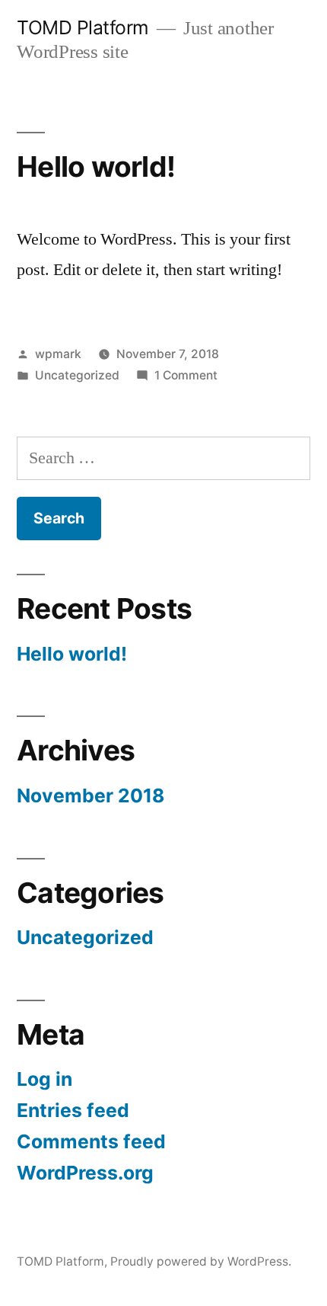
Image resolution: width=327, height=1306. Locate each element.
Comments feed (91, 1141)
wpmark (58, 354)
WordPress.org (85, 1172)
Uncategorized (77, 375)
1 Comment (185, 375)
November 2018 (90, 795)
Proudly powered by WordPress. (200, 1261)
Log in (44, 1079)
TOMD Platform (83, 27)
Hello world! (96, 166)
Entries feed (73, 1110)
